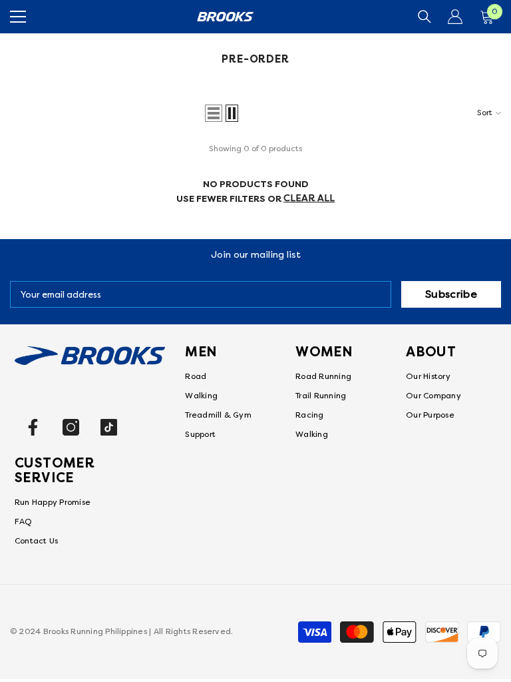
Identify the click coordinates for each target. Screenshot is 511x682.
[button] (213, 113)
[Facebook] (33, 427)
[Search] (424, 17)
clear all (309, 198)
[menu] (18, 17)
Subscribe (451, 294)
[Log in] (455, 16)
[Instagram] (71, 427)
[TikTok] (108, 427)
